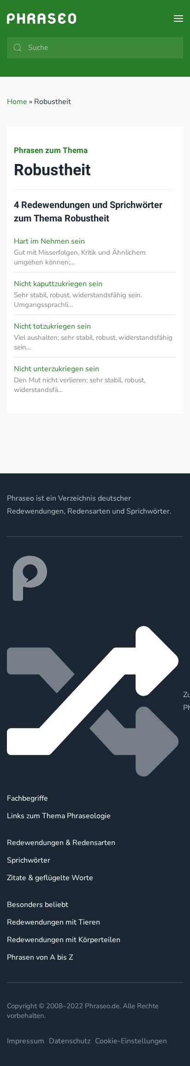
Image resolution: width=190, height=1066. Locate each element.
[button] (178, 18)
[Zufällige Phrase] (95, 701)
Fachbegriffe (27, 798)
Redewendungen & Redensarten (61, 843)
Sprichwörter (28, 860)
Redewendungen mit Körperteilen (63, 940)
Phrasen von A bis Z (40, 957)
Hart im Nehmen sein (49, 241)
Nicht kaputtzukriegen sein (58, 284)
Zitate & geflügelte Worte (50, 878)
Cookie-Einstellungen (131, 1041)
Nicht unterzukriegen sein (56, 369)
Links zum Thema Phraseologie (59, 816)
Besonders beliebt (37, 905)
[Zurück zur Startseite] (41, 18)
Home (17, 102)
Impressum (25, 1041)
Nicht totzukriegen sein (52, 326)
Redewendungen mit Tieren (53, 922)
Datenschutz (69, 1041)
